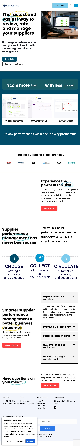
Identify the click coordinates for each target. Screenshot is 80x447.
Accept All (30, 441)
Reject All (19, 441)
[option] (8, 163)
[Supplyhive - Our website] (10, 5)
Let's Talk (9, 59)
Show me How (11, 345)
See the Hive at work (13, 64)
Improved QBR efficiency (57, 326)
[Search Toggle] (70, 5)
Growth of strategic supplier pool (54, 358)
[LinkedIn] (55, 407)
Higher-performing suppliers (54, 298)
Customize (8, 441)
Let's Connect (50, 385)
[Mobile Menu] (76, 5)
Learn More (49, 208)
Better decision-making (56, 335)
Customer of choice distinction (54, 346)
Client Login (59, 5)
